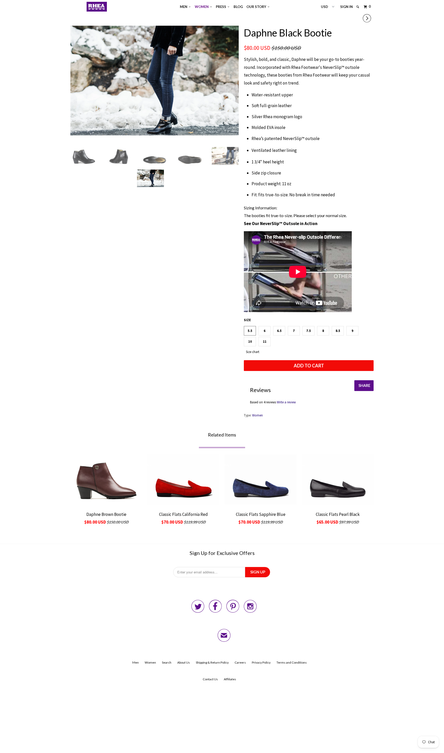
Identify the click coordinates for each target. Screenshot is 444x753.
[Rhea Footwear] (97, 6)
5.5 (250, 331)
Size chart (252, 352)
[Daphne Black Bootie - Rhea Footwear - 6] (154, 80)
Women (202, 7)
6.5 (279, 331)
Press (222, 7)
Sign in (346, 7)
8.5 (338, 331)
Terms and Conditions (291, 662)
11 (264, 341)
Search (166, 662)
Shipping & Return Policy (212, 662)
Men (184, 7)
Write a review (286, 402)
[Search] (358, 7)
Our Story (257, 7)
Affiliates (230, 679)
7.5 (308, 331)
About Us (183, 662)
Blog (238, 7)
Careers (240, 662)
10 (250, 341)
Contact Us (210, 679)
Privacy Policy (261, 662)
